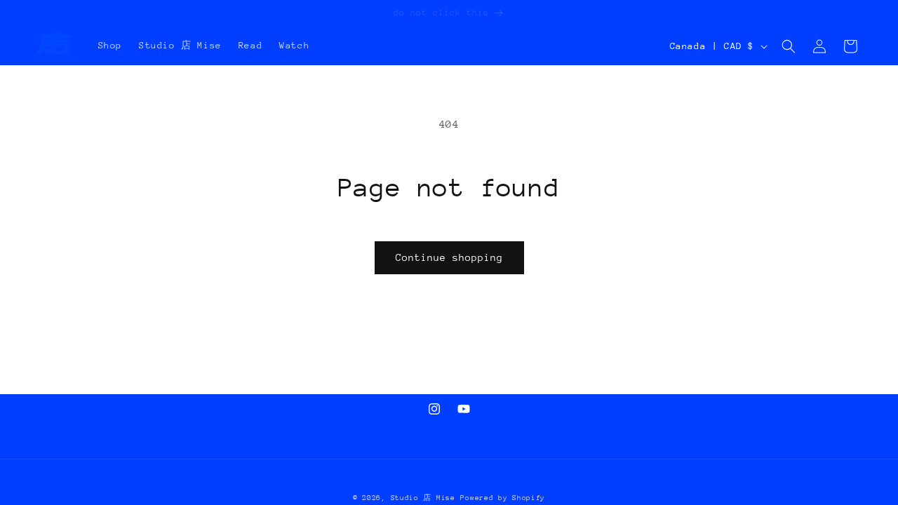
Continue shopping (449, 257)
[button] (788, 46)
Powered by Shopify (502, 498)
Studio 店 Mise (423, 498)
